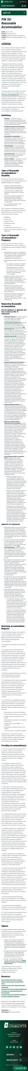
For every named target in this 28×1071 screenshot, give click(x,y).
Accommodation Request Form (12, 322)
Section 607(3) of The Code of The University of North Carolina (15, 962)
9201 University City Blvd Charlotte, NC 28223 (14, 1035)
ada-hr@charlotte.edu (10, 336)
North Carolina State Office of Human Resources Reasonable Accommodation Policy (12, 981)
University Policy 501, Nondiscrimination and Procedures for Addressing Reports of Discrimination (13, 991)
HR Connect (19, 1068)
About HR (6, 13)
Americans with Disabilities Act (10, 95)
